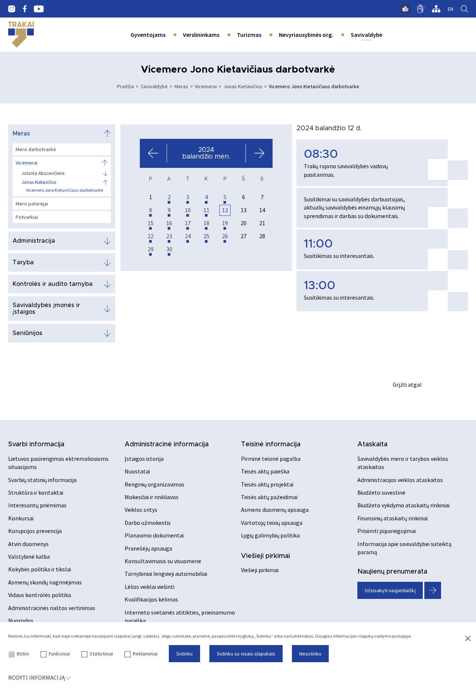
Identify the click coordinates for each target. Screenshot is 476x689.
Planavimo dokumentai (154, 535)
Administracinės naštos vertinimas (51, 608)
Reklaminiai (145, 653)
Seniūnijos (27, 333)
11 (206, 210)
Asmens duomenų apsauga (275, 509)
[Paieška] (464, 9)
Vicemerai (206, 86)
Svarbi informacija (36, 444)
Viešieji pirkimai (265, 556)
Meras (181, 86)
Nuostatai (137, 471)
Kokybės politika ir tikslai (39, 569)
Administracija (34, 241)
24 (188, 236)
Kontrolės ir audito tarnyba (53, 284)
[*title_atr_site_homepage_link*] (21, 35)
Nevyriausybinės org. (306, 34)
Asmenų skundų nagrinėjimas (45, 582)
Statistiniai (101, 653)
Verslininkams (201, 34)
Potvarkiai (27, 217)
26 (225, 236)
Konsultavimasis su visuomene (163, 561)
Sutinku (184, 653)
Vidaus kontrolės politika (39, 595)
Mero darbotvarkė (36, 149)
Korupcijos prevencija (35, 531)
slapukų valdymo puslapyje (384, 636)
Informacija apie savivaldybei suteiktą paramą (404, 548)
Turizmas (249, 34)
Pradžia (125, 86)
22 (151, 236)
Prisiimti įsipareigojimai (386, 531)
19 (225, 223)
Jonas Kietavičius (242, 86)
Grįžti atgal (407, 384)
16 (169, 223)
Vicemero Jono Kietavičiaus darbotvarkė (64, 190)
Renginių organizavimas (154, 484)
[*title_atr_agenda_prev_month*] (153, 153)
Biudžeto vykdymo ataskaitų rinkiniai (403, 505)
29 (151, 249)
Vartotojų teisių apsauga (271, 522)
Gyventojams (148, 34)
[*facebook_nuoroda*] (24, 9)
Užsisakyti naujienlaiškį (390, 590)
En (450, 9)
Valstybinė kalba (29, 556)
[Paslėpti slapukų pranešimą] (467, 638)
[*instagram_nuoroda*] (11, 9)
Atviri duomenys (28, 544)
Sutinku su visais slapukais (246, 653)
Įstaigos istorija (144, 458)
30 (169, 249)
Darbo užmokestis (148, 522)
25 (206, 236)
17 (188, 223)
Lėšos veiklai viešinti (149, 586)
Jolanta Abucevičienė (43, 173)
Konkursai (20, 518)
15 (151, 223)
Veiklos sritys (141, 509)
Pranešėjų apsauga (148, 548)
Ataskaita (372, 444)
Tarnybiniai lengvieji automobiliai (166, 573)
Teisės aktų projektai (267, 484)
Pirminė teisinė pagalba (270, 458)
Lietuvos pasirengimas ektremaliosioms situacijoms (58, 463)
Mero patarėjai (32, 204)
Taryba (23, 262)
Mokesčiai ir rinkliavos (151, 497)
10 (188, 210)
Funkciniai (59, 653)
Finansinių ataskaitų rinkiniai (392, 518)
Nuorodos (20, 620)
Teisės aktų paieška (265, 471)
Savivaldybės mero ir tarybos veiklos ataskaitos (402, 463)
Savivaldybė (366, 34)
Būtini (23, 653)
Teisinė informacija (270, 444)
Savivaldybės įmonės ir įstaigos (46, 308)
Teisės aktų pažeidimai (269, 497)
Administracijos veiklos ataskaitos (400, 480)
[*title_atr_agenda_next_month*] (259, 153)
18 (206, 223)
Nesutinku (310, 653)
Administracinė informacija (167, 444)
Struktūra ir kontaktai (35, 492)
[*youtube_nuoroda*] (39, 9)
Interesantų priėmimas (37, 505)
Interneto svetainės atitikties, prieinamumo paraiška (180, 616)
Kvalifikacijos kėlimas (151, 599)
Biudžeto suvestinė (381, 492)
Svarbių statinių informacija (42, 480)
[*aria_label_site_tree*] (436, 9)
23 (169, 236)
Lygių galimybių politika (270, 535)
